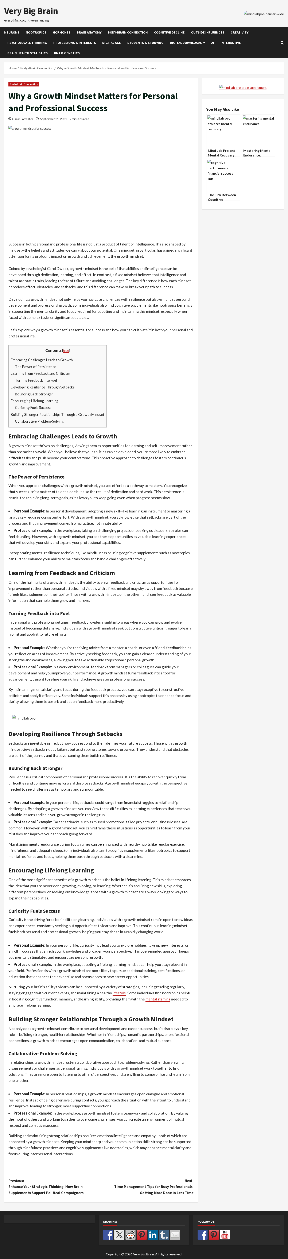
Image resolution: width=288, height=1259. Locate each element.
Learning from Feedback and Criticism (40, 373)
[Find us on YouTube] (225, 1235)
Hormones (61, 32)
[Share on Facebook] (108, 1235)
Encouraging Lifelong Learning (34, 401)
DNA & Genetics (67, 53)
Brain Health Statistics (27, 53)
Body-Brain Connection (128, 32)
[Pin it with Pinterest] (142, 1235)
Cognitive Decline (169, 32)
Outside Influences (207, 32)
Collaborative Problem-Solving (39, 421)
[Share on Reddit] (130, 1235)
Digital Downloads (186, 42)
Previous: (45, 1186)
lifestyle (119, 993)
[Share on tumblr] (164, 1235)
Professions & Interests (74, 42)
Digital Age (111, 42)
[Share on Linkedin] (153, 1235)
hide (66, 350)
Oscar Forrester (22, 119)
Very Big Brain (31, 10)
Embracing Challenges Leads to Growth (42, 360)
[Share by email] (175, 1235)
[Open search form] (282, 43)
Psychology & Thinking (27, 42)
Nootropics (36, 32)
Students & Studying (145, 42)
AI (212, 42)
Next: (154, 1186)
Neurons (11, 32)
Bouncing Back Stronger (34, 394)
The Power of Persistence (35, 366)
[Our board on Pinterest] (214, 1235)
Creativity (239, 32)
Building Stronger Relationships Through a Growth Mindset (57, 414)
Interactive (231, 42)
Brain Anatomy (89, 32)
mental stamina (157, 999)
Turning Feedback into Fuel (36, 380)
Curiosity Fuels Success (33, 407)
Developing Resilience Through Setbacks (43, 387)
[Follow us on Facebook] (203, 1235)
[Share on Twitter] (119, 1235)
